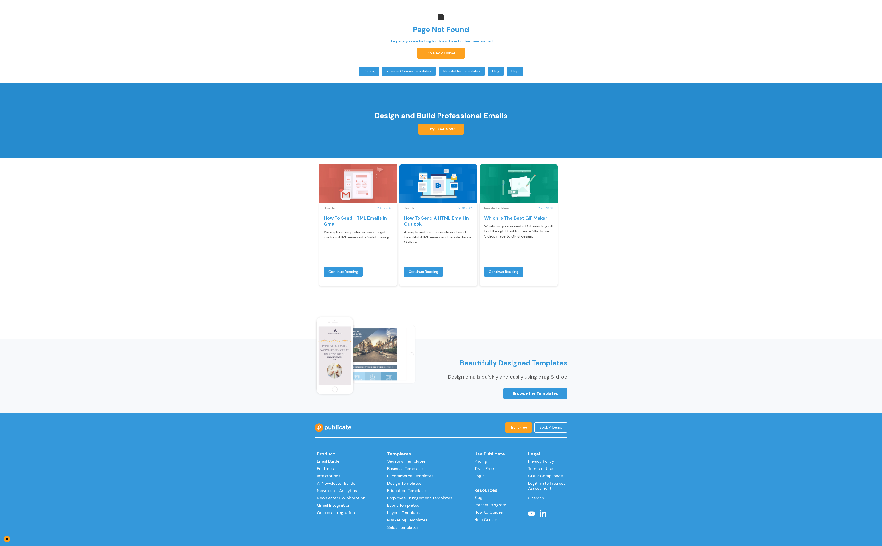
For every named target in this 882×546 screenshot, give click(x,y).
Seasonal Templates (406, 461)
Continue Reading (343, 271)
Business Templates (406, 468)
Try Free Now (441, 129)
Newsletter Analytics (337, 490)
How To (329, 208)
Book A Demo (551, 427)
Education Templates (407, 490)
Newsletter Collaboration (341, 498)
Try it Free (518, 427)
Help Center (485, 519)
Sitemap (536, 498)
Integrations (328, 475)
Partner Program (490, 504)
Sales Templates (402, 527)
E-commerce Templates (410, 475)
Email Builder (329, 461)
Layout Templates (404, 512)
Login (479, 475)
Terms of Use (540, 468)
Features (325, 468)
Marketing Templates (407, 520)
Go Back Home (441, 53)
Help (515, 71)
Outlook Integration (336, 512)
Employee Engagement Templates (419, 498)
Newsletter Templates (461, 71)
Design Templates (404, 483)
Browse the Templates (535, 393)
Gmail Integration (334, 505)
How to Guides (488, 512)
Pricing (369, 71)
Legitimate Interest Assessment (546, 486)
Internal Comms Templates (409, 71)
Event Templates (403, 505)
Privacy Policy (541, 461)
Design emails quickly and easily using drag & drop (507, 376)
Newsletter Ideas (496, 208)
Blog (495, 71)
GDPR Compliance (545, 475)
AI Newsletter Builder (337, 483)
